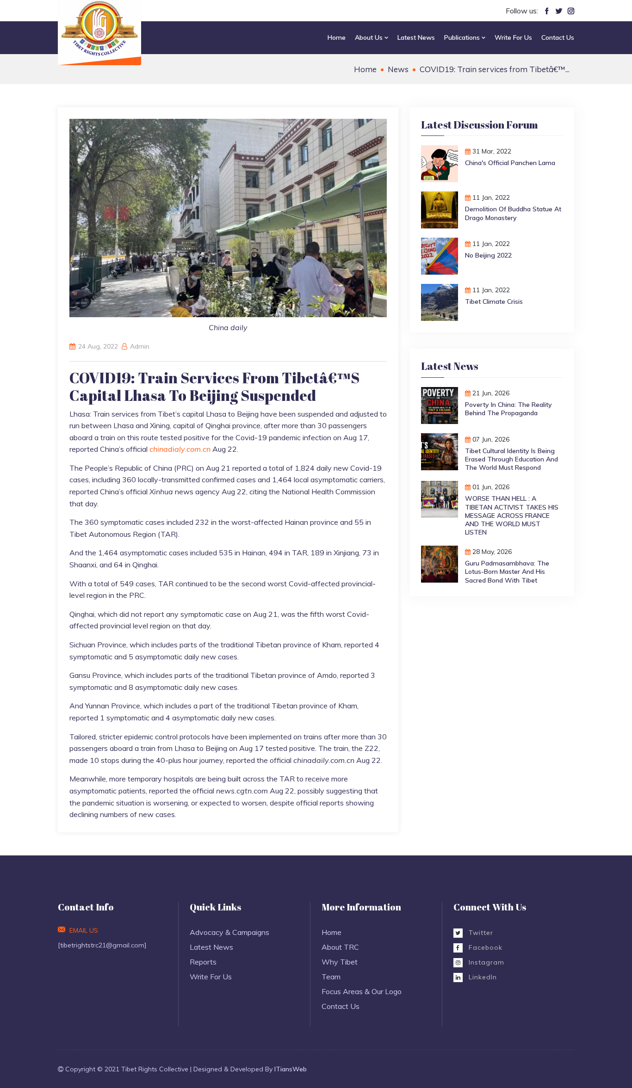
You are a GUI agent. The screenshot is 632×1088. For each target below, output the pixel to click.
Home (337, 37)
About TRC (340, 947)
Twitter (479, 932)
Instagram (485, 962)
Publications (463, 37)
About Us (369, 37)
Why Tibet (340, 961)
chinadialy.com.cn (180, 449)
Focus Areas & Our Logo (362, 991)
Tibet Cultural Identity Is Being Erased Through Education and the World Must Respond (511, 459)
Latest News (416, 37)
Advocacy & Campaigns (229, 932)
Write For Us (513, 37)
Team (331, 976)
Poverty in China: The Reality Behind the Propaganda (508, 408)
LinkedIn (481, 977)
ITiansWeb (290, 1069)
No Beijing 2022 (488, 255)
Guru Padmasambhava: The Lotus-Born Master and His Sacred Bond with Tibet (507, 571)
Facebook (484, 947)
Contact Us (557, 37)
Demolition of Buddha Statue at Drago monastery (513, 213)
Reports (203, 961)
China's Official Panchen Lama (510, 163)
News (398, 69)
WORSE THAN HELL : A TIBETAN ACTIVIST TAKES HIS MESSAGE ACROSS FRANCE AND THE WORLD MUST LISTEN (511, 515)
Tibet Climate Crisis (494, 301)
